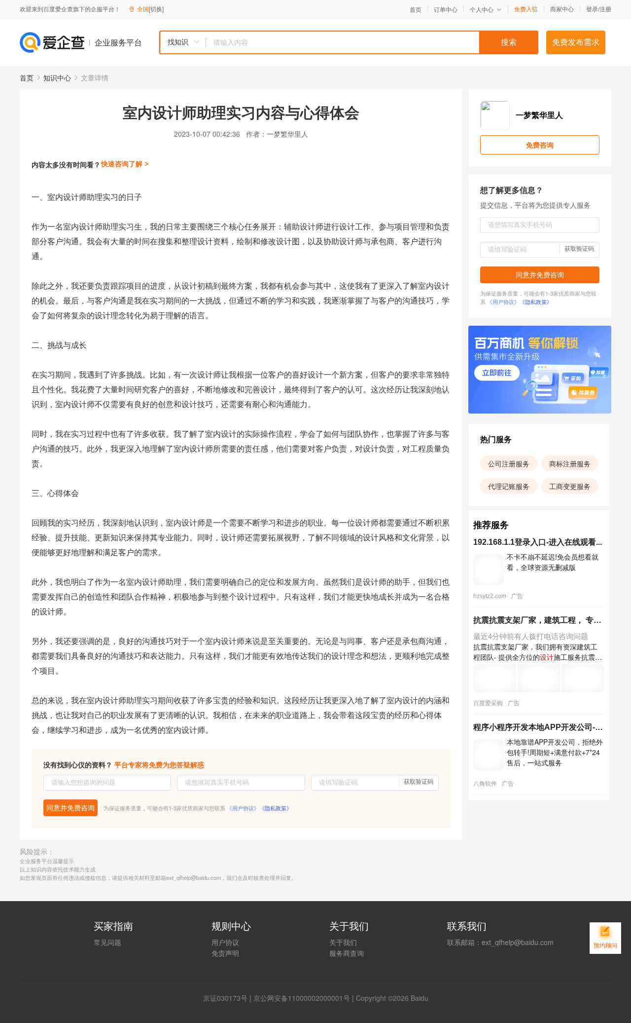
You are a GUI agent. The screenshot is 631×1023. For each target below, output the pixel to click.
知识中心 (57, 77)
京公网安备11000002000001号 (301, 998)
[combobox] (348, 42)
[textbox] (372, 42)
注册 (605, 8)
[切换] (156, 8)
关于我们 (343, 942)
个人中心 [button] (481, 9)
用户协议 (225, 942)
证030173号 (228, 998)
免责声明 (225, 953)
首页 (415, 9)
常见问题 (107, 942)
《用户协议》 (243, 808)
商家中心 (562, 9)
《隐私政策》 (275, 808)
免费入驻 (526, 9)
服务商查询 (346, 953)
